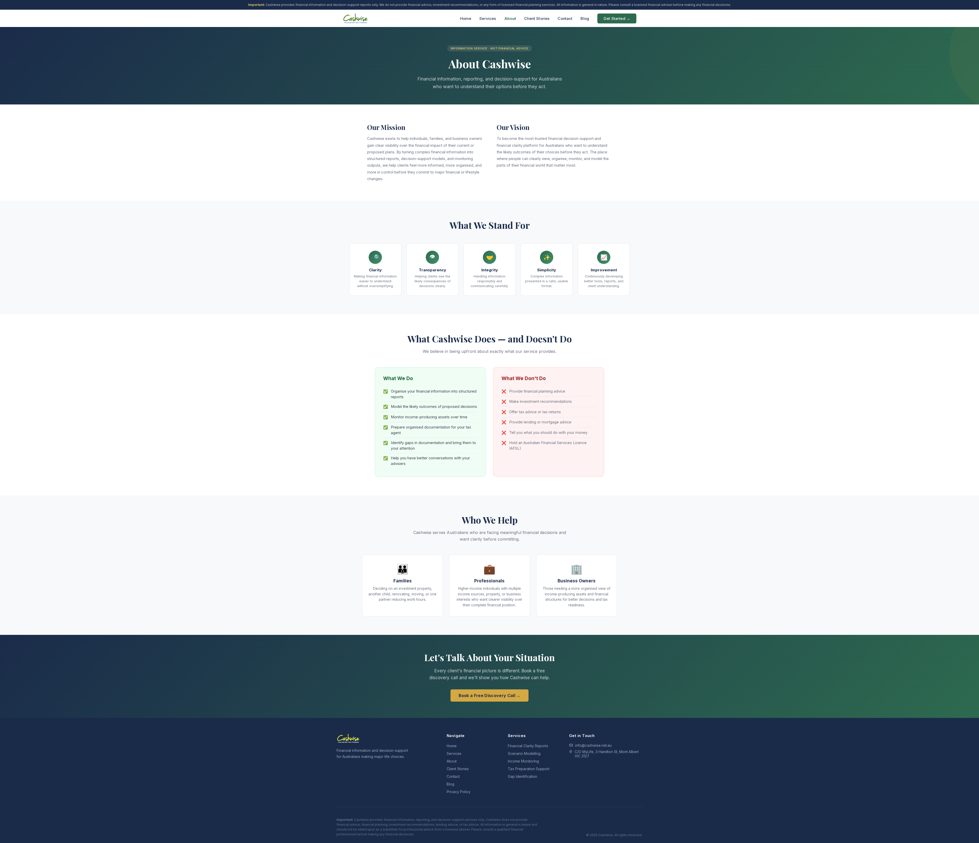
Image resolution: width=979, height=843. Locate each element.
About (510, 18)
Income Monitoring (523, 761)
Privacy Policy (458, 792)
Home (465, 18)
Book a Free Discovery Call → (490, 695)
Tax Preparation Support (528, 769)
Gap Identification (522, 776)
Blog (585, 18)
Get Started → (616, 18)
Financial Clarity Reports (528, 746)
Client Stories (536, 18)
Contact (565, 18)
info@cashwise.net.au (593, 745)
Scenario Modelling (524, 753)
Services (487, 18)
